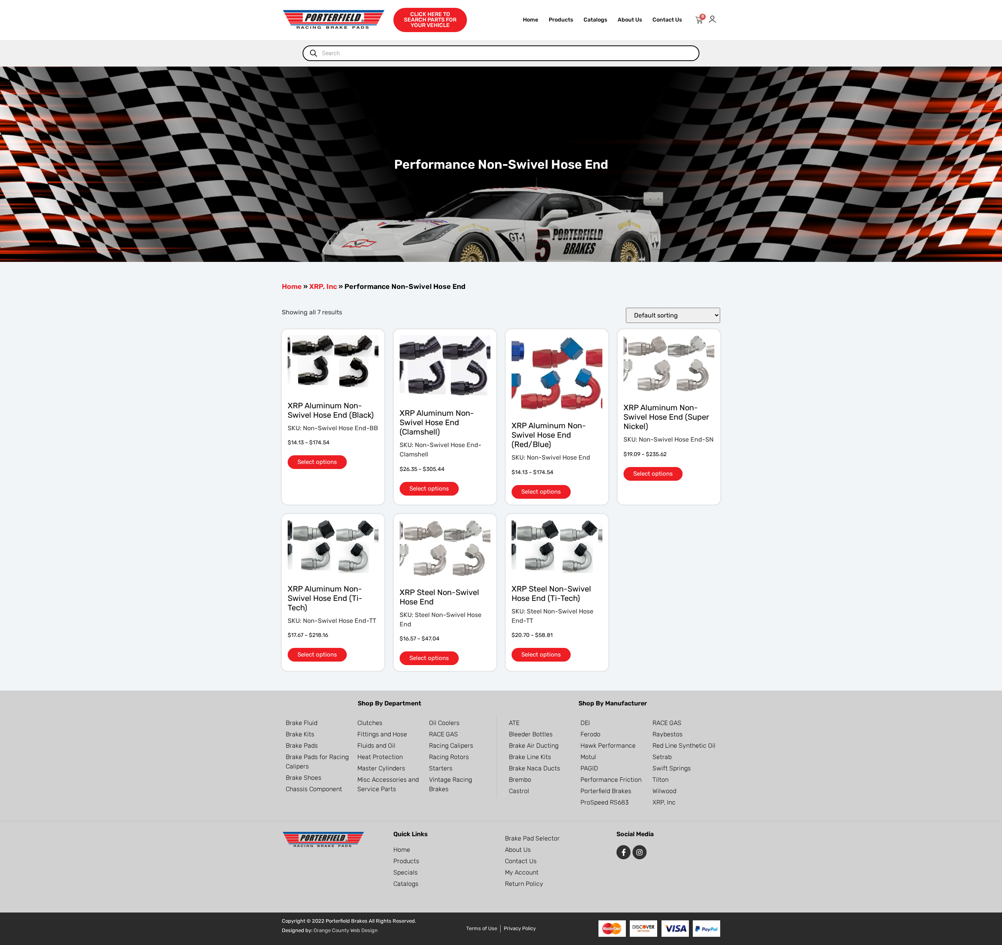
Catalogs (595, 19)
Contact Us (667, 19)
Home (530, 19)
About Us (630, 19)
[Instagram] (640, 852)
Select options (317, 461)
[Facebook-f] (623, 852)
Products (561, 19)
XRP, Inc (323, 286)
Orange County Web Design (346, 930)
